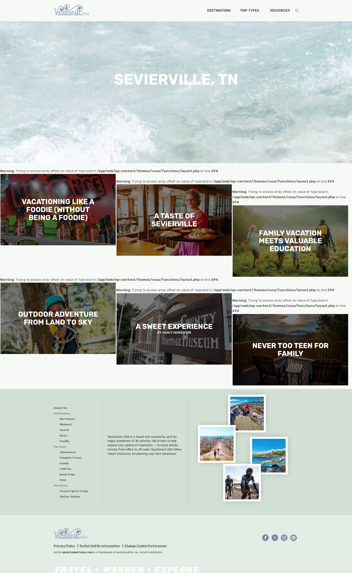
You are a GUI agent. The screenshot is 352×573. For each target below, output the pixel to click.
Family (64, 463)
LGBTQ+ (66, 468)
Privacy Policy (64, 546)
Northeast (67, 418)
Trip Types (249, 10)
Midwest (66, 424)
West (63, 435)
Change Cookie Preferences (145, 546)
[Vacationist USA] (71, 10)
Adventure (68, 452)
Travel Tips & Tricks (74, 491)
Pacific (64, 441)
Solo (63, 479)
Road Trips (67, 474)
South (64, 429)
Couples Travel (70, 457)
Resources (280, 10)
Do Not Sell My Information (100, 546)
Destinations (219, 10)
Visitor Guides (70, 496)
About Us (60, 407)
